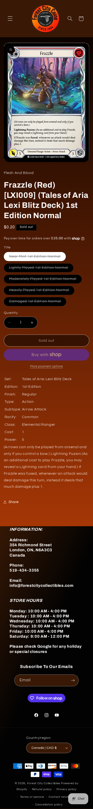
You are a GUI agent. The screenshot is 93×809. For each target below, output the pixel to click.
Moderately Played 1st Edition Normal (45, 280)
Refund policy (42, 789)
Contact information (63, 797)
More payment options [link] (46, 366)
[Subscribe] (72, 680)
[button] (10, 18)
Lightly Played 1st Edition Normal (41, 269)
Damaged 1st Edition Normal (37, 302)
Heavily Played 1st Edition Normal (42, 291)
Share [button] (14, 502)
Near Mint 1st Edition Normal (37, 257)
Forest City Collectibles (44, 783)
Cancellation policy (48, 804)
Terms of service (32, 797)
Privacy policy (67, 789)
